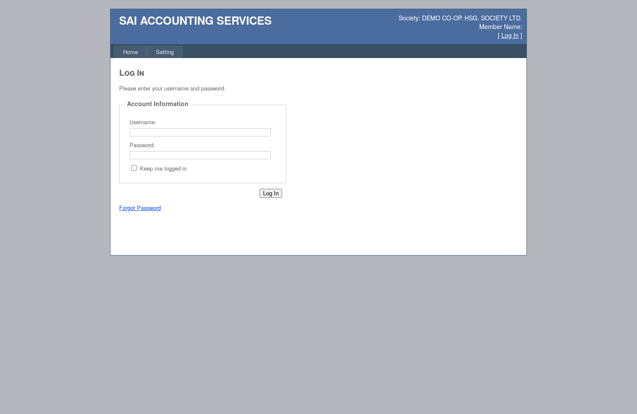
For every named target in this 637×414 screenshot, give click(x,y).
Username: (143, 122)
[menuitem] (130, 52)
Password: (142, 145)
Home (130, 52)
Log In (510, 35)
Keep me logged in (163, 168)
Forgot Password (140, 208)
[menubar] (148, 52)
